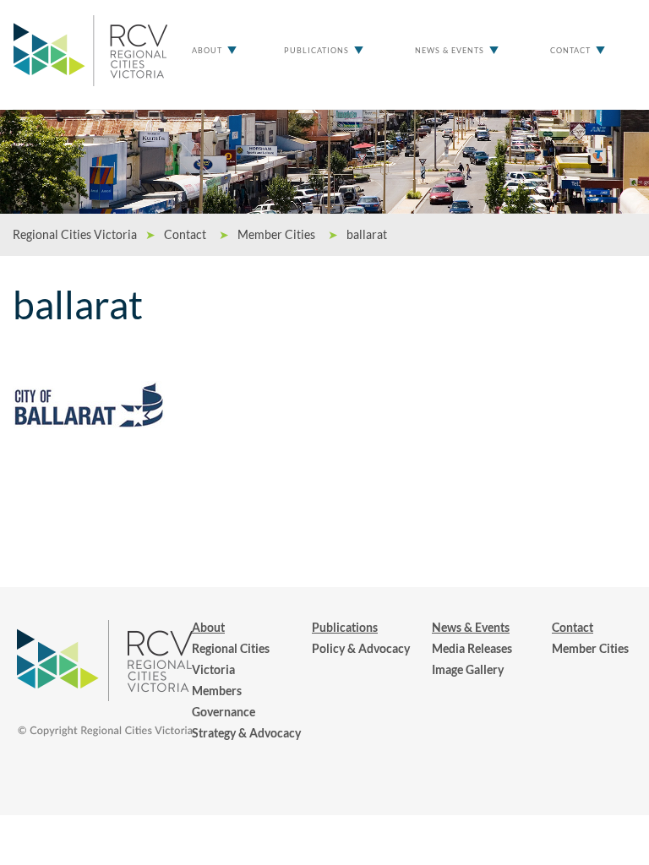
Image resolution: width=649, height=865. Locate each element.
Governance (223, 712)
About (207, 50)
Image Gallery (468, 669)
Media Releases (472, 648)
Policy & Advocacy (361, 648)
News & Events (449, 50)
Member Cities (590, 648)
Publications (316, 50)
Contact (570, 50)
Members (217, 690)
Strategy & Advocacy (246, 733)
